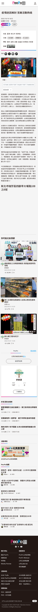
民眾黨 (25, 42)
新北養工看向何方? (11, 336)
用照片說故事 (5, 584)
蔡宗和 (6, 485)
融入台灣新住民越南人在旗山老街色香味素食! (19, 301)
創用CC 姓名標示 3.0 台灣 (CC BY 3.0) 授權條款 (11, 46)
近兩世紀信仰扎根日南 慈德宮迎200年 (16, 516)
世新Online (7, 501)
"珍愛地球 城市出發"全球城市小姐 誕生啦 (17, 524)
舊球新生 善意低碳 (8, 491)
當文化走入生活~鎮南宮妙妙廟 (12, 508)
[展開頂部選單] (35, 3)
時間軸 (3, 561)
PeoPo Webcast (9, 493)
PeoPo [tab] (15, 351)
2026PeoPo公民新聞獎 (9, 459)
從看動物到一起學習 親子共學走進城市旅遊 (18, 418)
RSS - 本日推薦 (6, 595)
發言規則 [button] (33, 351)
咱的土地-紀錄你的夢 (7, 581)
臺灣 (8, 34)
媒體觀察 (18, 38)
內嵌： (4, 80)
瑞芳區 (18, 34)
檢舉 (14, 24)
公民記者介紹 (23, 564)
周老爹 (6, 527)
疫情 (12, 42)
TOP (34, 601)
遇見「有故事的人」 (25, 584)
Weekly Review (6, 564)
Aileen (6, 474)
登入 (24, 356)
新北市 (13, 34)
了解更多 (19, 392)
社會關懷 (10, 38)
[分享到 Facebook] (6, 54)
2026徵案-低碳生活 (25, 575)
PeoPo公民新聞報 (24, 555)
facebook (16, 547)
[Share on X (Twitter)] (9, 54)
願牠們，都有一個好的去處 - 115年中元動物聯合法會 (18, 471)
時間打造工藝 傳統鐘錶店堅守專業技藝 (15, 499)
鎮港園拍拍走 (8, 510)
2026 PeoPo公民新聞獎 (8, 578)
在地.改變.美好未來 (25, 581)
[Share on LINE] (13, 54)
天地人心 (7, 304)
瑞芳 (8, 42)
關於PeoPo (4, 555)
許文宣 (6, 518)
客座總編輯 (22, 567)
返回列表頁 (18, 361)
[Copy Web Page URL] (16, 54)
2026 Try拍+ (5, 575)
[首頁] (19, 3)
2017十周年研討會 (25, 578)
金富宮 (20, 42)
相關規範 (4, 558)
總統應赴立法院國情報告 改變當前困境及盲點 (20, 264)
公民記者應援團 (24, 561)
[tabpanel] (18, 356)
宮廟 (15, 42)
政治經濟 (26, 38)
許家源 (30, 42)
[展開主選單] (3, 3)
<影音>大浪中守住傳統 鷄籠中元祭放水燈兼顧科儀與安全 (18, 481)
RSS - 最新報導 (6, 592)
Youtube (21, 547)
